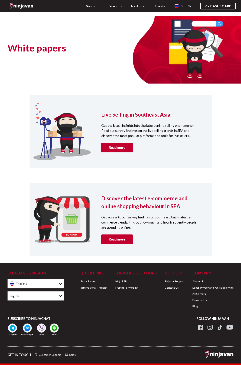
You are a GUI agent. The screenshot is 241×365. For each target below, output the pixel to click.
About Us (198, 281)
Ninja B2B (121, 281)
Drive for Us (199, 300)
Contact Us (172, 287)
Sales (72, 354)
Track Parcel (87, 281)
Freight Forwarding (126, 287)
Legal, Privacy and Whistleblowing (212, 287)
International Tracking (93, 287)
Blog (195, 306)
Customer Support (50, 354)
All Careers (199, 293)
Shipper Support (175, 281)
